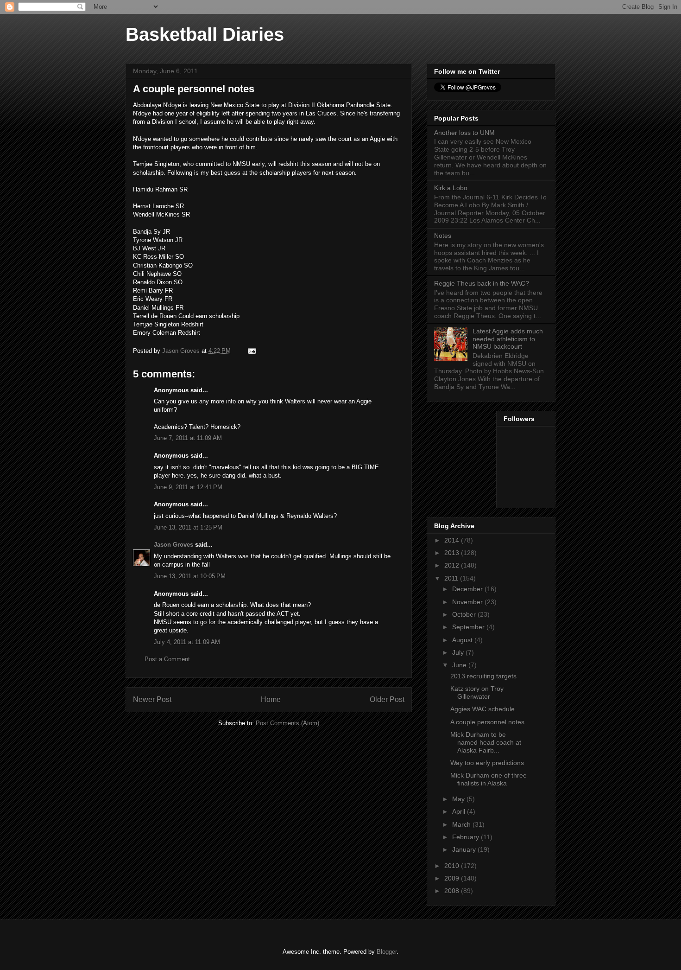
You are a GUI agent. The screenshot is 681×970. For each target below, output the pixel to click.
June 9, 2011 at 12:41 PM (188, 487)
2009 (452, 878)
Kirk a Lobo (450, 187)
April (459, 811)
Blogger (387, 951)
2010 (452, 865)
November (468, 602)
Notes (442, 235)
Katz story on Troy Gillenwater (477, 692)
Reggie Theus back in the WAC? (481, 283)
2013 (452, 552)
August (463, 640)
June (460, 665)
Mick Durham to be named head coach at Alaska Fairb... (485, 742)
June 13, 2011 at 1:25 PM (188, 527)
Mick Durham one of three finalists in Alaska (488, 779)
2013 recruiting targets (483, 676)
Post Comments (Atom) (287, 723)
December (468, 589)
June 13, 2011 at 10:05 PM (190, 576)
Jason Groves (173, 544)
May (459, 799)
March (462, 824)
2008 (452, 890)
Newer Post (152, 699)
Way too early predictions (487, 762)
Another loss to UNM (464, 132)
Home (271, 699)
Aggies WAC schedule (482, 709)
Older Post (387, 699)
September (469, 627)
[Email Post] (251, 350)
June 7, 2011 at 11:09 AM (188, 437)
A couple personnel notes (487, 722)
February (466, 837)
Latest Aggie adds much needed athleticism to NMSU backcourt (508, 339)
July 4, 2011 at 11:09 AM (187, 641)
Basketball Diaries (205, 34)
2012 (452, 565)
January (465, 849)
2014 (452, 540)
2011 (452, 578)
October (465, 614)
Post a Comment (167, 659)
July (459, 652)
